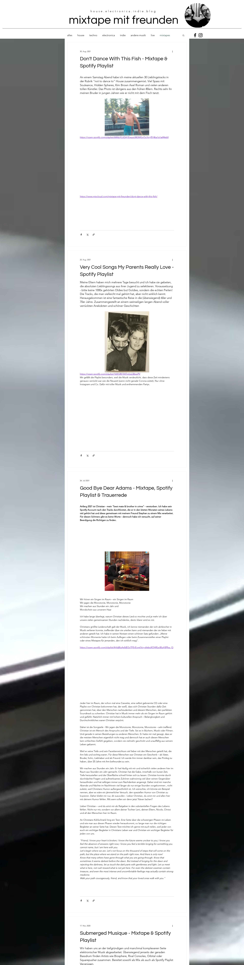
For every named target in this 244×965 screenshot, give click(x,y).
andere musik (138, 35)
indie (123, 35)
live (153, 35)
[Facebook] (195, 35)
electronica (108, 35)
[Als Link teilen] (93, 234)
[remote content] (127, 167)
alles (69, 35)
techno (93, 35)
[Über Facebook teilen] (81, 234)
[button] (183, 35)
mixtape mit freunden (123, 20)
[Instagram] (200, 35)
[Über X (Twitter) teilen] (87, 234)
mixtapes (165, 35)
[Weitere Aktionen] (172, 51)
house (80, 35)
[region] (198, 15)
